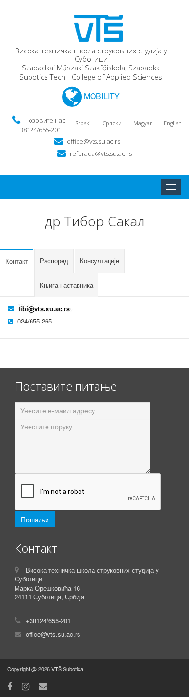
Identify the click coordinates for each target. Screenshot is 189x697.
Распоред (54, 260)
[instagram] (25, 686)
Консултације (99, 260)
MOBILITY (101, 96)
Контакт (16, 261)
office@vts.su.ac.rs (93, 141)
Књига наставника (66, 284)
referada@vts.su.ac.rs (101, 153)
